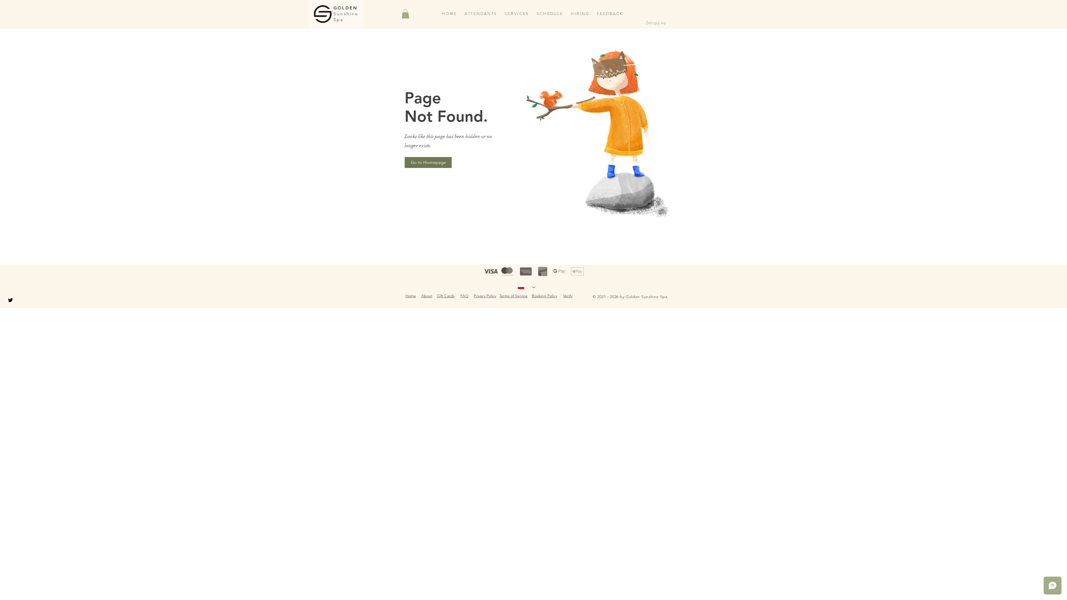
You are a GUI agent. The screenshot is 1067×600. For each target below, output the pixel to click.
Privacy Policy (485, 295)
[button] (405, 13)
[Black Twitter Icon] (10, 300)
